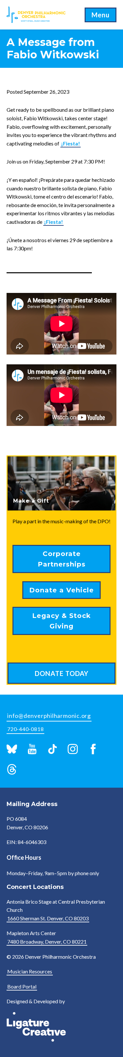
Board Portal (21, 986)
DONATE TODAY (62, 673)
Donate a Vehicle (61, 590)
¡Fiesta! (70, 143)
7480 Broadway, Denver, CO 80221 (47, 941)
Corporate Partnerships (62, 559)
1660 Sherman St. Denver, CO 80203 (48, 918)
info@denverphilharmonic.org (49, 715)
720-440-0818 (25, 729)
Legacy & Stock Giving (61, 621)
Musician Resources (29, 971)
